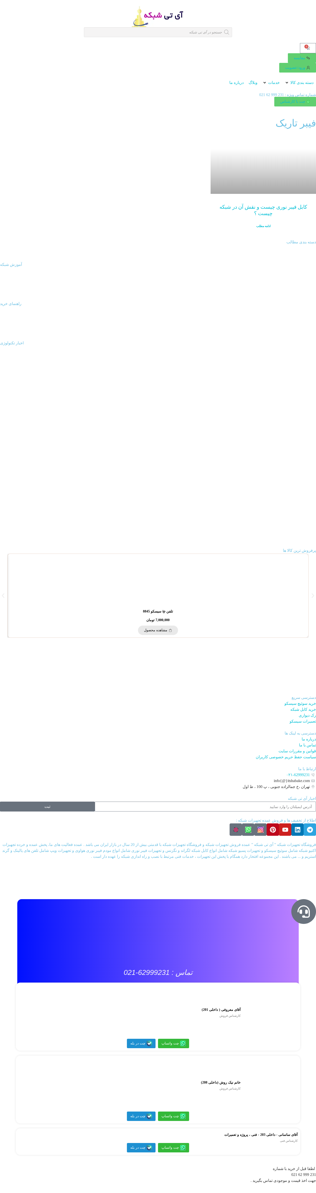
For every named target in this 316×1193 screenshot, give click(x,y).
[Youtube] (285, 829)
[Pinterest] (273, 829)
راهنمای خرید (10, 304)
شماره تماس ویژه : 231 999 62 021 (287, 95)
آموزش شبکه (11, 264)
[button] (299, 82)
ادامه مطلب (263, 226)
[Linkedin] (297, 829)
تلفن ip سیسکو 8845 (158, 611)
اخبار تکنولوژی (12, 343)
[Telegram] (310, 829)
